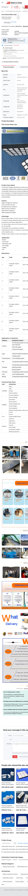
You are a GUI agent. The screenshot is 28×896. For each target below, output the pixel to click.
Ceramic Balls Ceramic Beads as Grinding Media (9, 849)
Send (15, 756)
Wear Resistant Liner (22, 866)
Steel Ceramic (19, 878)
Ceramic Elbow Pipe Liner (22, 846)
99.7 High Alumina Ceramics (8, 852)
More (3, 884)
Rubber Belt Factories (8, 878)
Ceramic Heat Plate (7, 881)
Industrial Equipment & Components (13, 11)
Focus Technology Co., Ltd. (19, 890)
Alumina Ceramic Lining (8, 866)
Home (3, 11)
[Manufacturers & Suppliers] (14, 2)
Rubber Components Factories (10, 874)
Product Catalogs (23, 843)
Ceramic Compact (19, 881)
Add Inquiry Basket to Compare (10, 61)
